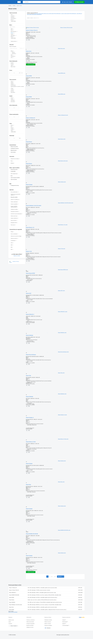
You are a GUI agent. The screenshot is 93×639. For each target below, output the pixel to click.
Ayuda (10, 621)
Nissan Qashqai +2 (30, 417)
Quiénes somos (11, 619)
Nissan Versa (28, 51)
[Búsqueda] (24, 2)
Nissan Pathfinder (29, 335)
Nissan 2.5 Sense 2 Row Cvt (32, 30)
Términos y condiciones (30, 619)
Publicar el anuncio (30, 64)
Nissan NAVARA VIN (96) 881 (32, 533)
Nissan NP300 (29, 75)
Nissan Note (28, 484)
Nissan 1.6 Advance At (30, 117)
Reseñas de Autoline (29, 625)
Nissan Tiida (28, 375)
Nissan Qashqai (29, 184)
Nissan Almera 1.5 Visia (31, 441)
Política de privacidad (30, 621)
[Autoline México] (12, 2)
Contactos (10, 623)
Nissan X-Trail (29, 251)
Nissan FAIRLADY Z (30, 314)
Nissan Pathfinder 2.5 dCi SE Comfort (33, 205)
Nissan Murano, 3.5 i (30, 227)
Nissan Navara (29, 141)
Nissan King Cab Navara (31, 354)
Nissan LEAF (28, 293)
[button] (27, 40)
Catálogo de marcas (29, 627)
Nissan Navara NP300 (30, 273)
